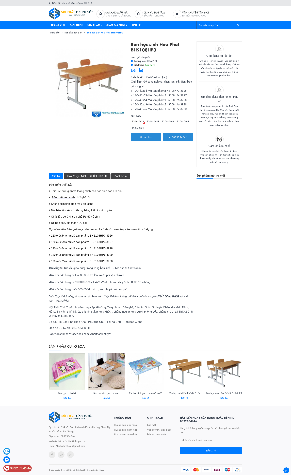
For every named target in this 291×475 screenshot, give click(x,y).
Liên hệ (136, 25)
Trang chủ (58, 25)
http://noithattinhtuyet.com (72, 441)
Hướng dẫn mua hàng (125, 424)
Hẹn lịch (147, 137)
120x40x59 (153, 121)
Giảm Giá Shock (116, 25)
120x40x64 (168, 121)
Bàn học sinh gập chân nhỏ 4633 (145, 393)
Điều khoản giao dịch (125, 434)
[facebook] (52, 454)
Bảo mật (151, 424)
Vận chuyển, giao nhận (159, 429)
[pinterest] (70, 454)
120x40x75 (138, 127)
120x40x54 (138, 121)
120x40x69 (183, 121)
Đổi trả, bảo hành (156, 434)
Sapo (102, 469)
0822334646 (179, 137)
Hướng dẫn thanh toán (125, 429)
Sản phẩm (94, 25)
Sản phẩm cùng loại (67, 346)
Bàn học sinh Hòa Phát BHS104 (185, 393)
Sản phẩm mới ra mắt (211, 175)
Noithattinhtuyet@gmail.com (70, 445)
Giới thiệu (76, 25)
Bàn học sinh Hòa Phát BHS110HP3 (224, 393)
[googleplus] (61, 454)
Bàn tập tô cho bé (67, 393)
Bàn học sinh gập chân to (106, 393)
